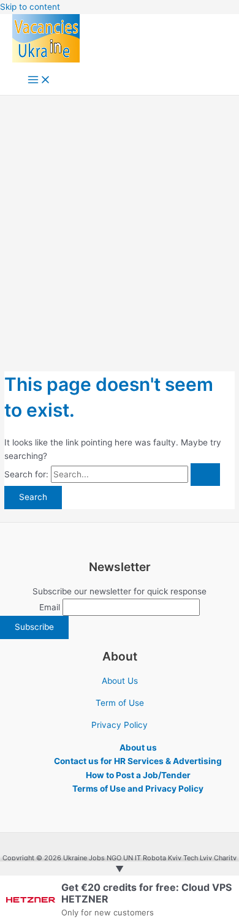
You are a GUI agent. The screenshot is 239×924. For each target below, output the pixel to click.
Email (49, 607)
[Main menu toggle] (39, 80)
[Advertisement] (119, 221)
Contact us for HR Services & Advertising (138, 761)
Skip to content (30, 7)
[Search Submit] (205, 475)
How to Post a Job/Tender (138, 775)
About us (138, 747)
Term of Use (120, 703)
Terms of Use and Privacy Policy (137, 788)
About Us (120, 681)
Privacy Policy (119, 725)
